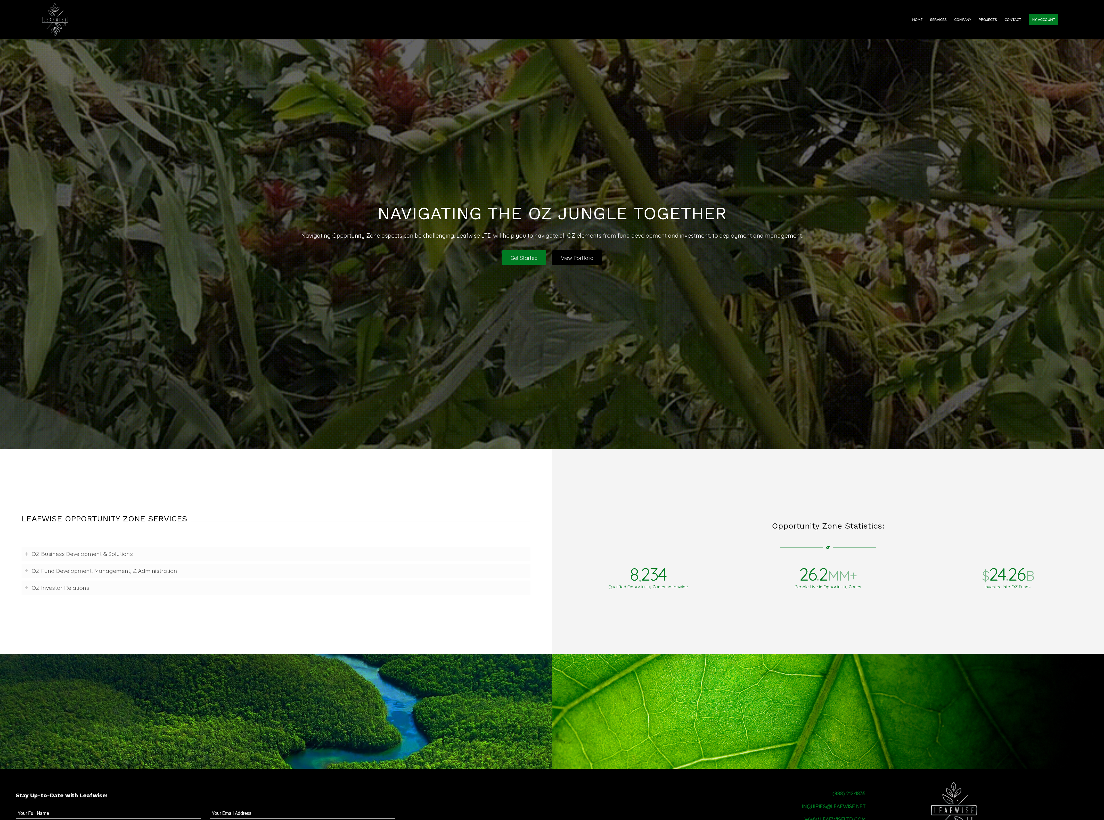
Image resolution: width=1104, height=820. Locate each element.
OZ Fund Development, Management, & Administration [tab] (104, 570)
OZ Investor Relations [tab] (60, 587)
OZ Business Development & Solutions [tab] (82, 553)
